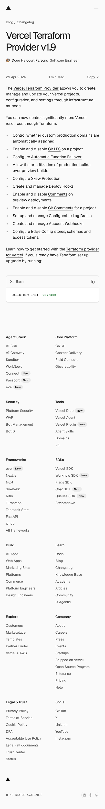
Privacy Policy (17, 711)
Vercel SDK (64, 468)
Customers (14, 625)
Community (64, 595)
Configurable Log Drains (70, 215)
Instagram (63, 738)
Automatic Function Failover (56, 156)
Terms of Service (19, 718)
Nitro (9, 496)
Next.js (11, 475)
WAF (9, 417)
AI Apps (12, 554)
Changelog (25, 22)
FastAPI (12, 516)
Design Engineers (19, 595)
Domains (62, 438)
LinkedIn (61, 724)
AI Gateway (15, 353)
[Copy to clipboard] (93, 282)
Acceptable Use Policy (24, 738)
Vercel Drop (69, 410)
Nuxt (9, 482)
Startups (62, 653)
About (60, 625)
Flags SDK (63, 482)
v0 (57, 445)
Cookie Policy (16, 724)
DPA (9, 731)
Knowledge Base (68, 574)
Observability (65, 366)
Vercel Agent (65, 417)
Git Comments (60, 207)
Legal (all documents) (23, 745)
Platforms (13, 574)
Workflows (14, 366)
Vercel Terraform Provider (36, 88)
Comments (57, 194)
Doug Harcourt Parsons (30, 60)
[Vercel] (8, 8)
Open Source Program (72, 667)
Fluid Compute (66, 359)
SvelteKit (13, 489)
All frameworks (18, 530)
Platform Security (19, 410)
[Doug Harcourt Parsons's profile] (8, 60)
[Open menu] (96, 7)
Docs (59, 554)
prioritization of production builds (60, 164)
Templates (14, 639)
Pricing (60, 680)
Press (59, 639)
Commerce (14, 581)
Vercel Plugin (70, 424)
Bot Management (19, 424)
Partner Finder (17, 646)
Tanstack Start (17, 510)
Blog (9, 22)
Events (60, 646)
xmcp (10, 523)
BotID (10, 431)
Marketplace (16, 632)
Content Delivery (68, 353)
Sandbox (13, 359)
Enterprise (63, 673)
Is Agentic (63, 602)
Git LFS (54, 149)
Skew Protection (45, 178)
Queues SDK (69, 496)
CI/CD (60, 346)
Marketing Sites (18, 567)
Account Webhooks (66, 223)
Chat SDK (67, 489)
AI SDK (11, 346)
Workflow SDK (71, 475)
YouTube (61, 731)
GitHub (60, 711)
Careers (61, 632)
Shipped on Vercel (69, 660)
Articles (61, 588)
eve (13, 387)
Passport (17, 380)
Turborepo (13, 503)
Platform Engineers (20, 588)
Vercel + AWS (16, 653)
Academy (62, 581)
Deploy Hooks (61, 186)
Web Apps (13, 561)
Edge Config (42, 231)
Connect (17, 373)
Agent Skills (64, 431)
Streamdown (65, 503)
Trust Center (15, 752)
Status (11, 759)
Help (59, 687)
